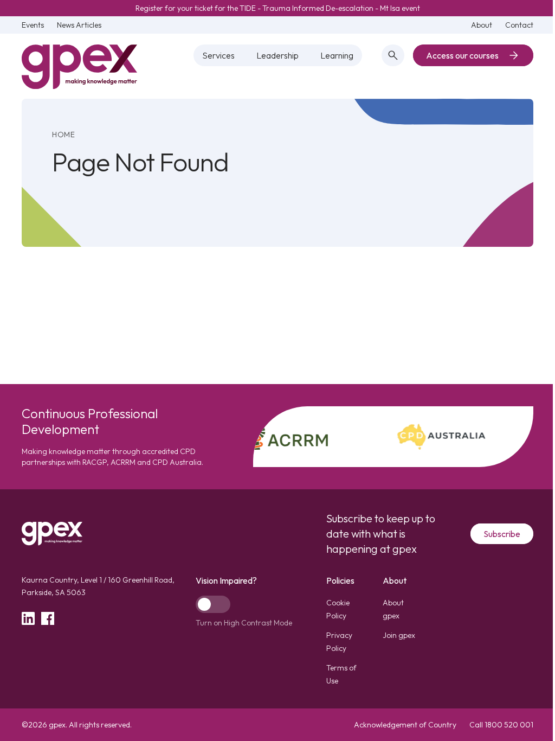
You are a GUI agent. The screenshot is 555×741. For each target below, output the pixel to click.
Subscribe (501, 533)
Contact (519, 25)
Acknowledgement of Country (405, 725)
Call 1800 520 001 (501, 725)
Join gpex (399, 635)
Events (33, 25)
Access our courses (462, 55)
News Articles (79, 25)
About (481, 25)
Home (63, 134)
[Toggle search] (393, 55)
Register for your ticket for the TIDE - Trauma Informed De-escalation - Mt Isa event (277, 8)
